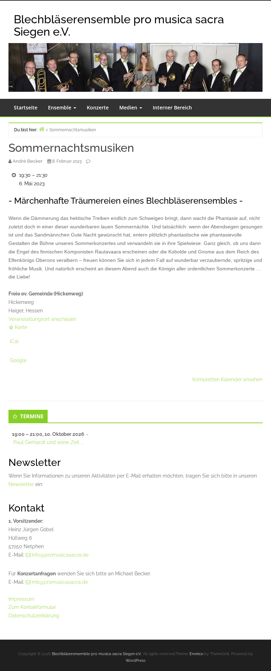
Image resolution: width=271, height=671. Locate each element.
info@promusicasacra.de (60, 555)
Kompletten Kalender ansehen (227, 379)
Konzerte (98, 107)
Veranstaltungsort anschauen (42, 319)
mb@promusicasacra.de (60, 582)
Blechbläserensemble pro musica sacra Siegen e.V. (96, 654)
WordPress (135, 660)
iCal (14, 341)
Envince (196, 654)
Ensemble (60, 107)
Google (18, 360)
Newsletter (21, 484)
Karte (17, 328)
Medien (129, 107)
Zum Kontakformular (32, 607)
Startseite (25, 107)
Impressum (21, 599)
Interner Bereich (172, 107)
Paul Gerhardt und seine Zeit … (48, 442)
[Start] (41, 129)
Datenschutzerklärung (33, 615)
